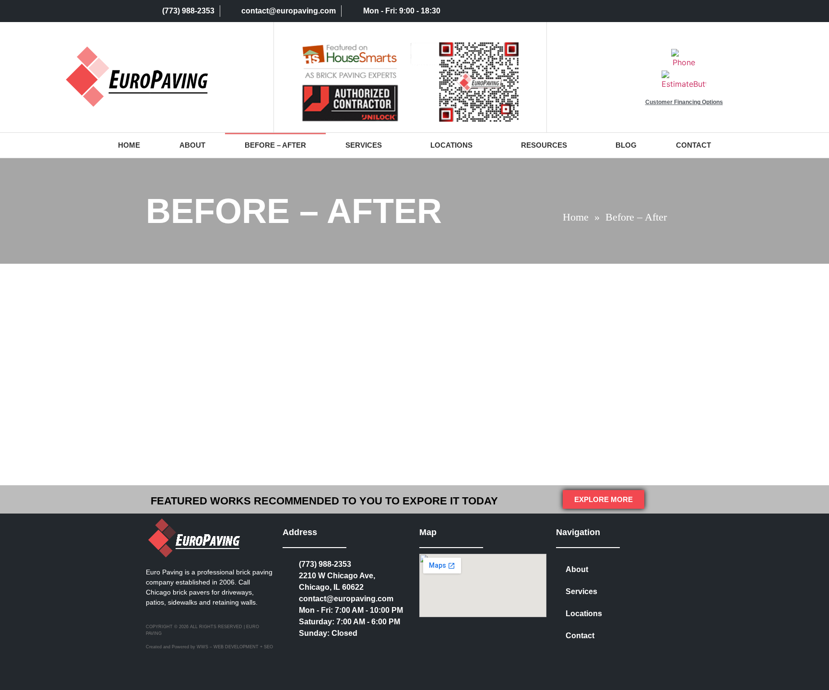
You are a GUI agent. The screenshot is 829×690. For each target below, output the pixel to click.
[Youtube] (673, 11)
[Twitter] (575, 11)
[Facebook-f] (614, 11)
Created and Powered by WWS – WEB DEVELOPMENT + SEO (209, 646)
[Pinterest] (634, 11)
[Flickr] (654, 11)
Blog (626, 145)
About (192, 145)
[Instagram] (595, 11)
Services (363, 145)
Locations (451, 145)
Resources (544, 145)
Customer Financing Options (684, 102)
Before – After (275, 145)
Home (129, 145)
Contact (693, 145)
